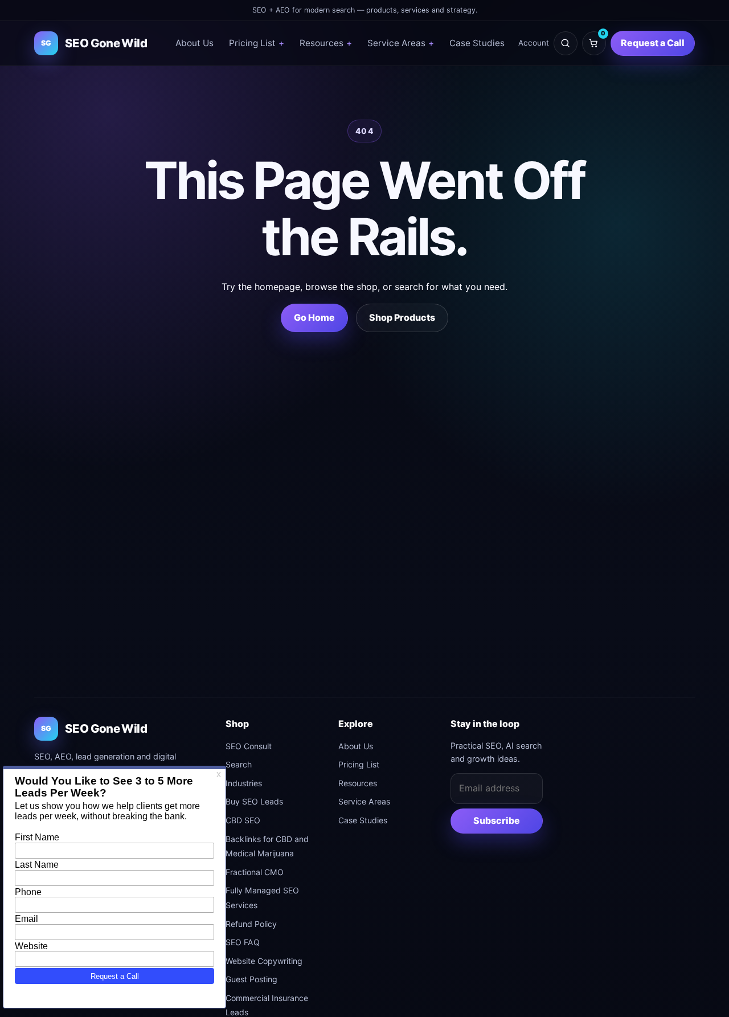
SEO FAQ (243, 942)
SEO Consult (249, 746)
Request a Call (653, 42)
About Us (194, 43)
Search (239, 764)
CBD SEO (243, 820)
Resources (326, 43)
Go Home (314, 317)
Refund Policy (251, 924)
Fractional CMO (255, 872)
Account (533, 42)
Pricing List (256, 43)
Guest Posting (251, 979)
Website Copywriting (264, 961)
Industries (244, 783)
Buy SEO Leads (254, 801)
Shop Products (402, 317)
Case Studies (477, 43)
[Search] (566, 43)
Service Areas (400, 43)
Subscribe (496, 820)
